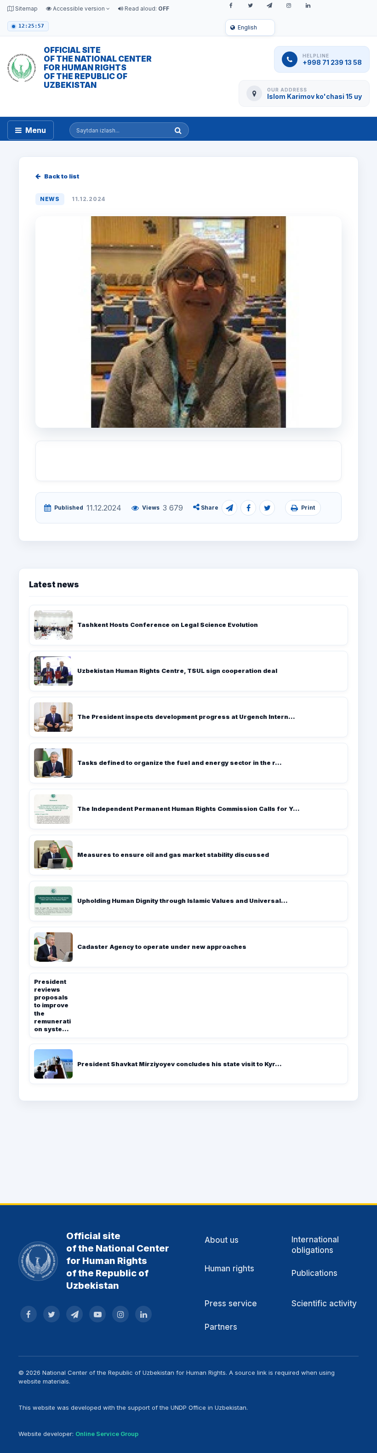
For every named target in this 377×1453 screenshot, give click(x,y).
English (247, 27)
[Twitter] (267, 508)
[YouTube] (97, 1314)
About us (222, 1240)
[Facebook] (230, 5)
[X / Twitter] (250, 5)
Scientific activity (324, 1303)
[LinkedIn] (308, 5)
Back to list (61, 176)
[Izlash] (178, 130)
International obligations (315, 1245)
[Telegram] (269, 5)
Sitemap (26, 8)
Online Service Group (106, 1433)
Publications (314, 1273)
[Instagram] (288, 5)
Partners (221, 1327)
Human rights (229, 1268)
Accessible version (78, 8)
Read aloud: (146, 8)
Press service (231, 1303)
